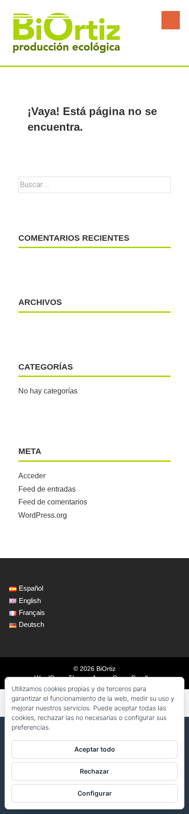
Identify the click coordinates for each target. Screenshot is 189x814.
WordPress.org (42, 515)
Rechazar (94, 771)
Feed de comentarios (52, 502)
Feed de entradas (47, 489)
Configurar (95, 793)
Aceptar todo (94, 749)
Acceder (31, 476)
